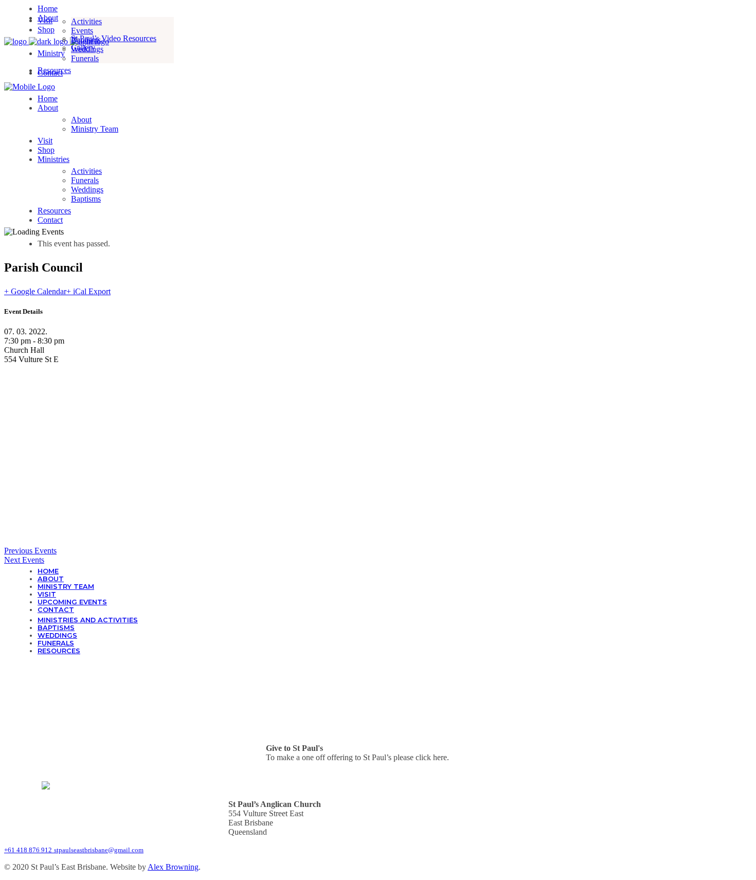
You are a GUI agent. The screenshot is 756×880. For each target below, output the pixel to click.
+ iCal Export (88, 291)
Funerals (56, 643)
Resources (59, 651)
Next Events (24, 559)
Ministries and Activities (88, 620)
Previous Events (30, 550)
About (51, 579)
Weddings (57, 635)
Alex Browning (173, 867)
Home (48, 571)
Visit (47, 594)
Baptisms (56, 628)
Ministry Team (66, 586)
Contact (56, 610)
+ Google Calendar (35, 291)
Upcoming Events (72, 602)
